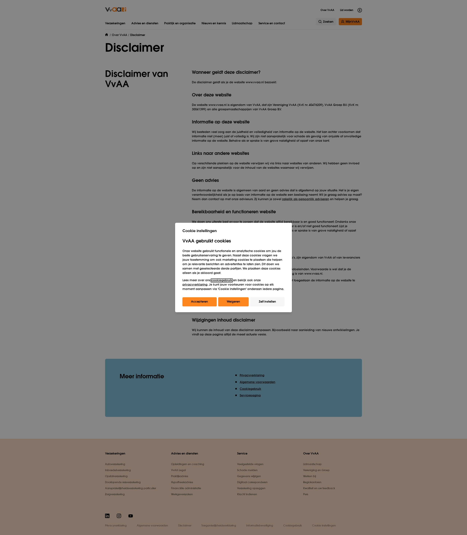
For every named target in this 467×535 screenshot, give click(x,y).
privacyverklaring (194, 284)
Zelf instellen (267, 301)
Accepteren (199, 301)
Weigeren (233, 301)
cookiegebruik (221, 280)
